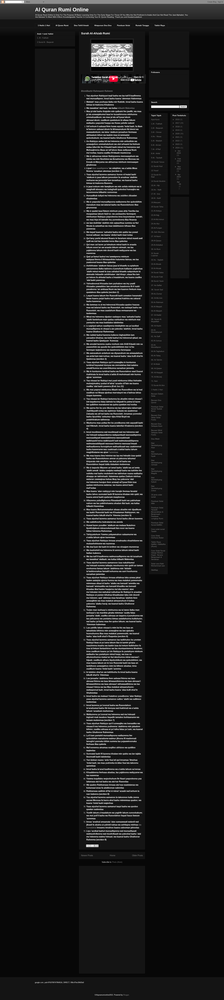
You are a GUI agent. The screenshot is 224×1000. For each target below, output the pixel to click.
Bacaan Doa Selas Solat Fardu (156, 417)
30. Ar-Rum (155, 249)
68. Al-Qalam (156, 368)
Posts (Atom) (117, 862)
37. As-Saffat (156, 285)
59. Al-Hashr (156, 326)
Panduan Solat (123, 25)
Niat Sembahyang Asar (156, 445)
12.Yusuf (154, 170)
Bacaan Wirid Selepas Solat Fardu (156, 432)
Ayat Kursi (155, 119)
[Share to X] (92, 846)
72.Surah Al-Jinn (158, 385)
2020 (177, 134)
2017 (177, 123)
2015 (177, 119)
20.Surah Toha (157, 207)
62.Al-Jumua (156, 341)
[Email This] (87, 846)
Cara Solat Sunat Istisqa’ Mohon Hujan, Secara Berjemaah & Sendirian (158, 555)
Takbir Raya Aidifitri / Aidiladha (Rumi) (158, 544)
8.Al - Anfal (155, 153)
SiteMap (154, 570)
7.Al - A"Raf (155, 149)
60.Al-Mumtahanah (156, 331)
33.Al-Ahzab (156, 264)
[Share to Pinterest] (97, 846)
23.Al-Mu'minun (157, 219)
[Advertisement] (113, 919)
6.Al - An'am (156, 145)
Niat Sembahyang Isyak (156, 454)
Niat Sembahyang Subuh (156, 480)
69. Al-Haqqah (157, 372)
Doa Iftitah (155, 439)
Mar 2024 (179, 168)
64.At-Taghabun (157, 351)
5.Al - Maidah (156, 141)
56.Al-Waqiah (156, 307)
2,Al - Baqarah (157, 128)
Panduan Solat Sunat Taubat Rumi (157, 409)
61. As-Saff (155, 336)
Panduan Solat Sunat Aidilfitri (157, 524)
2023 (177, 144)
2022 (177, 141)
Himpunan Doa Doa (102, 25)
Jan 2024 (179, 152)
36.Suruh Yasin (157, 281)
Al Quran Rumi (62, 25)
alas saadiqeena (100, 168)
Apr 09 (179, 183)
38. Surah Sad (157, 290)
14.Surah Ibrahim (158, 181)
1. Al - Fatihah (42, 38)
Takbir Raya (160, 25)
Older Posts (137, 855)
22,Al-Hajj (155, 215)
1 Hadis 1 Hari (44, 25)
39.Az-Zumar (156, 294)
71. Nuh (154, 381)
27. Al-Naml (156, 236)
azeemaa (113, 452)
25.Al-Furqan (156, 228)
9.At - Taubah (156, 158)
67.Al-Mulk (155, 364)
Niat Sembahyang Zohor (156, 488)
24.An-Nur (155, 224)
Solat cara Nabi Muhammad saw (158, 565)
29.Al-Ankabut (157, 245)
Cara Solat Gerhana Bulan (157, 537)
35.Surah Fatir (157, 277)
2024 (177, 148)
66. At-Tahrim (156, 360)
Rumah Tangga (142, 25)
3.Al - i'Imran (156, 132)
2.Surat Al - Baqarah (45, 42)
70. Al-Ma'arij (156, 377)
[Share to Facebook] (94, 846)
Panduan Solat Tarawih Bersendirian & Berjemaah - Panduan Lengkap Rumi (157, 513)
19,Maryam (155, 202)
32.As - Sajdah (157, 260)
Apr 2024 (179, 175)
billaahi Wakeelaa (126, 108)
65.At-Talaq (155, 355)
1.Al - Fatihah (156, 124)
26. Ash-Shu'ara (157, 232)
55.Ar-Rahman (157, 302)
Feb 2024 (179, 160)
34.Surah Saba (157, 272)
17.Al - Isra (155, 194)
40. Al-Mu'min (156, 298)
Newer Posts (87, 855)
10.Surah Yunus (157, 162)
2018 (177, 127)
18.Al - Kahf (156, 198)
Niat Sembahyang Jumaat (156, 462)
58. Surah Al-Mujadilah (156, 320)
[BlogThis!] (90, 846)
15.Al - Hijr (155, 185)
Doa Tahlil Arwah (81, 25)
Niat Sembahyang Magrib (156, 471)
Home (112, 855)
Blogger (126, 995)
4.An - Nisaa (156, 136)
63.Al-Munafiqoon (156, 346)
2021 (177, 137)
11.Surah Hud (156, 166)
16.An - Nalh (156, 190)
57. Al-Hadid (156, 315)
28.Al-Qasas (156, 241)
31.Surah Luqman (155, 254)
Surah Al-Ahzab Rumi (95, 33)
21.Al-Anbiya (156, 211)
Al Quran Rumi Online (62, 9)
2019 (177, 130)
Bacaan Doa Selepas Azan (156, 425)
